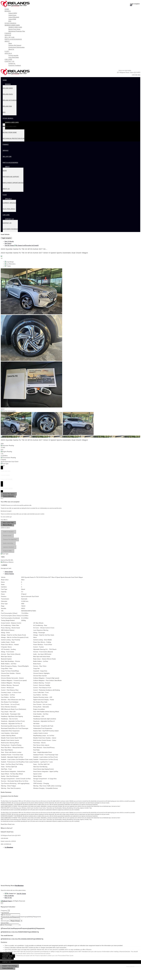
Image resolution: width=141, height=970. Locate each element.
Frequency (4, 910)
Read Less (11, 824)
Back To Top (8, 897)
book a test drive (8, 543)
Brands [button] (8, 11)
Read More (4, 824)
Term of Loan (5, 921)
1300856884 (6, 954)
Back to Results (7, 524)
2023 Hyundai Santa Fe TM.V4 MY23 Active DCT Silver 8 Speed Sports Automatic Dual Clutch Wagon (44, 253)
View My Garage (22, 245)
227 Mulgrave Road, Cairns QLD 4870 (128, 72)
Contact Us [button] (9, 61)
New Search (8, 243)
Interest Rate (5, 923)
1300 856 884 (136, 75)
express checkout (8, 547)
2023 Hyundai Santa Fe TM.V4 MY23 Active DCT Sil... (24, 249)
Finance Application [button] (7, 968)
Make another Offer (8, 522)
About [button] (7, 41)
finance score (7, 535)
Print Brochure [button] (19, 885)
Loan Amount (5, 912)
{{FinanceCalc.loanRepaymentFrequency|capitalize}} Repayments (21, 916)
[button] (70, 942)
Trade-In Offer (7, 551)
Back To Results (9, 241)
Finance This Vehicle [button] (9, 494)
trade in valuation (8, 531)
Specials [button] (8, 53)
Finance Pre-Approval (9, 539)
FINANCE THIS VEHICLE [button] (9, 966)
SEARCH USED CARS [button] (12, 25)
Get (9, 847)
